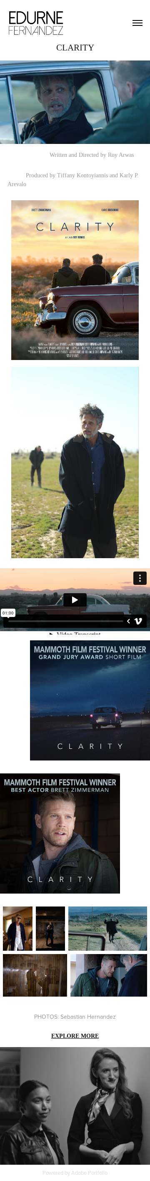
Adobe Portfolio (89, 1172)
